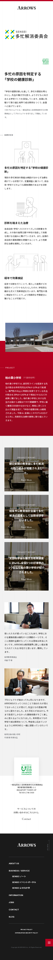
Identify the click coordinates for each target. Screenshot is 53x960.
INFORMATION (16, 895)
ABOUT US (14, 863)
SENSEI (19, 876)
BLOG (11, 917)
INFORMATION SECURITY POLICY (26, 933)
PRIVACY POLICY (26, 930)
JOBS (11, 902)
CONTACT (14, 909)
